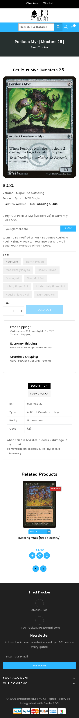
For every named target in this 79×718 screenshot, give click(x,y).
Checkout (32, 3)
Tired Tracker (39, 47)
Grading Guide (47, 204)
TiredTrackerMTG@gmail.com (39, 627)
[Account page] (66, 27)
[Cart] (73, 27)
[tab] (39, 386)
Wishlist (48, 3)
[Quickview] (32, 555)
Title (6, 255)
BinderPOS (51, 703)
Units (6, 303)
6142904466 (39, 610)
